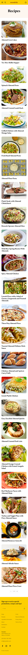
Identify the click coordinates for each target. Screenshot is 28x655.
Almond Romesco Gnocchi (11, 541)
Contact (3, 627)
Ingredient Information (6, 619)
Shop (2, 614)
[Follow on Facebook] (2, 646)
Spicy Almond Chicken (10, 274)
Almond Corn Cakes (9, 40)
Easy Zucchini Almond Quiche (12, 419)
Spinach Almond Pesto (10, 85)
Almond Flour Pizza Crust (11, 586)
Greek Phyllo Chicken (9, 396)
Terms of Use (19, 622)
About (2, 622)
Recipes (3, 617)
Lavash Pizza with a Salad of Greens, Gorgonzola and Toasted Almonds (13, 299)
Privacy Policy (19, 619)
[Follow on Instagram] (6, 646)
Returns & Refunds (20, 617)
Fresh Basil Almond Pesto (11, 156)
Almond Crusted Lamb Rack (12, 108)
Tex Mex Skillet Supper (10, 63)
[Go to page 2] (17, 591)
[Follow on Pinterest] (10, 646)
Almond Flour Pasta (9, 178)
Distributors (4, 624)
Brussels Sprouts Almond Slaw (13, 226)
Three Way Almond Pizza (11, 323)
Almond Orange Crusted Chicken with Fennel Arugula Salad (12, 466)
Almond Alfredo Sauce (10, 563)
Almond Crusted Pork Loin (11, 441)
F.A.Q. (17, 614)
